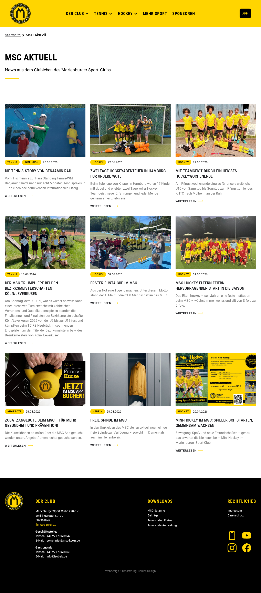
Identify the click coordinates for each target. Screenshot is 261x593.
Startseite (13, 35)
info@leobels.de (57, 556)
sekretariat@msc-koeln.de (63, 540)
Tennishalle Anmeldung (162, 525)
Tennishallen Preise (160, 520)
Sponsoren (183, 13)
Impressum (235, 510)
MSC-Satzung (156, 510)
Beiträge (153, 515)
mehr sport (155, 13)
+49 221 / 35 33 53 (59, 552)
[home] (20, 13)
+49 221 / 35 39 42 (59, 536)
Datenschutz (236, 515)
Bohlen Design (147, 571)
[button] (77, 13)
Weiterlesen (15, 196)
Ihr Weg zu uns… (45, 524)
